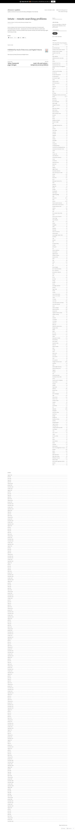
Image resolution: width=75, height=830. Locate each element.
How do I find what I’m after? (50, 9)
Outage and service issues (57, 361)
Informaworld (54, 251)
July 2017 (9, 640)
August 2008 (10, 787)
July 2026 (9, 476)
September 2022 (11, 544)
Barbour (53, 88)
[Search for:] (57, 18)
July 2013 (9, 711)
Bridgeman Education (56, 105)
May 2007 (9, 812)
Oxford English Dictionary (56, 366)
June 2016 (9, 660)
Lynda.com (54, 322)
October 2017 (10, 635)
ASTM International (55, 83)
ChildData (54, 135)
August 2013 (10, 709)
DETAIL (53, 165)
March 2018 (10, 627)
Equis (53, 196)
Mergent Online (55, 327)
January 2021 (10, 573)
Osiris (53, 358)
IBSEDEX (54, 240)
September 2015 (11, 672)
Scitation (54, 402)
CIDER (53, 137)
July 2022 (9, 547)
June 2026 (9, 478)
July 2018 (9, 620)
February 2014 (10, 701)
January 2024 (10, 518)
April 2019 (9, 605)
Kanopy (53, 280)
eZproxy (53, 208)
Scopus (53, 403)
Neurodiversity (55, 339)
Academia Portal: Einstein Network (58, 49)
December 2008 (10, 780)
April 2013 (9, 716)
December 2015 (10, 669)
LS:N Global (54, 321)
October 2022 (10, 542)
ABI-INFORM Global (56, 47)
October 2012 (10, 726)
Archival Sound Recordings (57, 71)
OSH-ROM (54, 354)
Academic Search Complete (57, 51)
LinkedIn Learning (55, 314)
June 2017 (9, 642)
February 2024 (10, 517)
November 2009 (10, 762)
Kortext (53, 290)
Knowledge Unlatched (56, 285)
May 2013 (9, 714)
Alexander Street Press (56, 63)
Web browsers (55, 446)
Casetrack (54, 132)
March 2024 (10, 515)
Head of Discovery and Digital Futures (24, 22)
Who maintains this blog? (62, 11)
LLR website (54, 319)
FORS (53, 214)
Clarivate (54, 138)
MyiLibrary (54, 334)
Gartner (53, 223)
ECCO (53, 179)
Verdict (53, 442)
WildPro (53, 452)
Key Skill (53, 282)
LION (53, 316)
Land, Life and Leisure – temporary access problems (39, 63)
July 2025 (9, 491)
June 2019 (9, 601)
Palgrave (54, 370)
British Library (54, 110)
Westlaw (53, 449)
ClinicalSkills (54, 140)
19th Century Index (55, 44)
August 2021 (10, 562)
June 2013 (9, 713)
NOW (53, 348)
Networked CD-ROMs (56, 338)
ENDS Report (54, 192)
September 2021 (11, 561)
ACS (53, 54)
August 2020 (10, 581)
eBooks (53, 174)
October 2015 (10, 670)
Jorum (53, 273)
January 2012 (10, 736)
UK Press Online (55, 436)
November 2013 (10, 706)
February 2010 (10, 757)
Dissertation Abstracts (56, 170)
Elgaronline (54, 186)
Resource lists (54, 390)
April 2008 (9, 794)
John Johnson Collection (56, 272)
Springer (53, 415)
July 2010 (9, 750)
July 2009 (9, 768)
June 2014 (9, 696)
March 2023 (10, 534)
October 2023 (10, 522)
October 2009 (10, 763)
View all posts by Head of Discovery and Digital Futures (18, 54)
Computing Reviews (55, 145)
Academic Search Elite (56, 53)
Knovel (53, 284)
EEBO (53, 182)
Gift (53, 1)
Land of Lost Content (56, 295)
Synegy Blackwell (55, 422)
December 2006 (10, 821)
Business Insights (55, 121)
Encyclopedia (54, 191)
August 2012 (10, 730)
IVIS (53, 263)
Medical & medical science (57, 326)
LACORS (53, 292)
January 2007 (10, 819)
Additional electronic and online (58, 58)
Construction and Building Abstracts (58, 147)
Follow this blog (55, 22)
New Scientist (54, 341)
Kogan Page (54, 289)
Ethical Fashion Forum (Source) (58, 204)
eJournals (54, 184)
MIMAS (53, 329)
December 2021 (10, 556)
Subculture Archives (55, 419)
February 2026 (10, 483)
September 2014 (11, 692)
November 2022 (10, 540)
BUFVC (53, 118)
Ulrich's (53, 439)
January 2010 (10, 758)
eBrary (53, 175)
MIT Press (54, 333)
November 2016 (10, 652)
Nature (53, 336)
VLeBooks (54, 444)
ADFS (53, 59)
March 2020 (10, 589)
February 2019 (10, 608)
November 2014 (10, 689)
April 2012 (9, 733)
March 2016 (10, 664)
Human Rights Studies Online (57, 235)
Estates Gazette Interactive (57, 203)
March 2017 (10, 645)
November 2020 (10, 576)
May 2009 (9, 772)
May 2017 (9, 643)
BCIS (53, 89)
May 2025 (9, 495)
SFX (53, 407)
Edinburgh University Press (57, 181)
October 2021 (10, 559)
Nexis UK (54, 344)
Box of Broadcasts (55, 101)
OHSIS (53, 351)
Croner (53, 159)
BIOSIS (53, 96)
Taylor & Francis (55, 424)
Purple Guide (54, 387)
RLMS (53, 392)
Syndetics (54, 420)
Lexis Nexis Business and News (58, 302)
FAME (53, 209)
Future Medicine (55, 219)
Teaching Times (55, 425)
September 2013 (11, 708)
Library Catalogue (55, 307)
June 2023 (9, 529)
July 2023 (9, 527)
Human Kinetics (55, 233)
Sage (53, 395)
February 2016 (10, 665)
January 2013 (10, 721)
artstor (53, 79)
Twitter (53, 434)
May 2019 (9, 603)
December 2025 (10, 486)
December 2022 (10, 539)
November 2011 (10, 738)
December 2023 (10, 520)
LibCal (53, 305)
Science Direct (54, 397)
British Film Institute (56, 108)
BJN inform (54, 98)
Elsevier (53, 187)
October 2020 (10, 578)
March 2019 (10, 606)
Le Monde (54, 299)
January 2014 (10, 703)
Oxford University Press (56, 368)
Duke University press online (57, 172)
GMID (53, 226)
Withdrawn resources (56, 457)
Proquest (54, 383)
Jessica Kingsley (55, 267)
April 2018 (9, 625)
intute (12, 44)
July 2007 (9, 809)
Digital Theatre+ (55, 169)
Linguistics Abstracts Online (57, 312)
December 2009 (10, 760)
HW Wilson (54, 236)
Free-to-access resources (56, 216)
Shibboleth (54, 408)
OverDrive (54, 363)
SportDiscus (54, 414)
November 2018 (10, 613)
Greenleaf (54, 228)
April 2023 (9, 532)
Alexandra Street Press (56, 64)
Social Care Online (55, 412)
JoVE (53, 275)
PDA (53, 373)
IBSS (53, 241)
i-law (53, 238)
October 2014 (10, 691)
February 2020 (10, 591)
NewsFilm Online (55, 343)
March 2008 (10, 795)
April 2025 (9, 497)
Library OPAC (54, 311)
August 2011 (10, 740)
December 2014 (10, 687)
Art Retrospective (55, 76)
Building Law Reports (56, 120)
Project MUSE (54, 381)
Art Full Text (54, 72)
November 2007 (10, 802)
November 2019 (10, 596)
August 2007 (10, 807)
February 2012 (10, 735)
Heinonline (54, 230)
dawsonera (54, 164)
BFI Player (54, 93)
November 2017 (10, 633)
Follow (55, 33)
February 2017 (10, 647)
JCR (53, 265)
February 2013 (10, 719)
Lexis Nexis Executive (56, 304)
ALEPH (53, 61)
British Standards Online (56, 113)
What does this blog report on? (61, 9)
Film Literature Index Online (57, 213)
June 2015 (9, 677)
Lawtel (53, 297)
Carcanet (54, 128)
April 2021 (9, 569)
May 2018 (9, 623)
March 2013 (10, 718)
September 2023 (11, 524)
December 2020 (10, 574)
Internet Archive (55, 257)
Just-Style (54, 278)
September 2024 (11, 508)
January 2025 (10, 502)
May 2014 (9, 697)
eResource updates (14, 10)
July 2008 (9, 789)
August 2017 (10, 638)
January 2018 (10, 630)
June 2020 (9, 584)
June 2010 (9, 751)
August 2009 (10, 767)
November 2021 (10, 557)
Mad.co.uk (54, 324)
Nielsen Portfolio (55, 346)
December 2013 (10, 704)
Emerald (53, 189)
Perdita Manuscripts (56, 375)
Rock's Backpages (55, 393)
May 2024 (9, 512)
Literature (54, 317)
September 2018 (11, 616)
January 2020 (10, 593)
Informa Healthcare (55, 250)
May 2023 (9, 530)
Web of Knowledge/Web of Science (58, 447)
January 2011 (10, 745)
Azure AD (54, 86)
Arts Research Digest (56, 78)
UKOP (53, 437)
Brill (53, 106)
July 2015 (9, 676)
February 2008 (10, 797)
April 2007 (9, 814)
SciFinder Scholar (55, 400)
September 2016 (11, 655)
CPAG (53, 152)
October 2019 (10, 598)
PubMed (53, 385)
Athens (53, 84)
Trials (53, 430)
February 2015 (10, 684)
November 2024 (10, 505)
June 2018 (9, 621)
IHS (53, 248)
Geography (54, 224)
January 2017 (10, 648)
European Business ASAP (56, 206)
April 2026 (9, 481)
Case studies (54, 130)
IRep (53, 260)
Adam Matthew (55, 56)
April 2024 (9, 513)
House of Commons (56, 231)
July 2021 (9, 564)
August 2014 (10, 694)
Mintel (53, 331)
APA (53, 69)
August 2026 (10, 475)
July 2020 (9, 583)
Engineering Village (55, 194)
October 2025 (10, 488)
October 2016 (10, 654)
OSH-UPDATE (54, 356)
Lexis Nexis (54, 300)
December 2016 (10, 650)
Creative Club (54, 154)
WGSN (53, 451)
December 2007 (10, 800)
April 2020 (9, 588)
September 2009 (11, 765)
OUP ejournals (55, 360)
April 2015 (9, 681)
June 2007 (9, 811)
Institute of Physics (55, 255)
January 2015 (10, 686)
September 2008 (11, 785)
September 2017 (11, 637)
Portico (53, 378)
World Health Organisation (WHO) (58, 461)
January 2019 (10, 610)
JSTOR (53, 277)
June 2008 (9, 790)
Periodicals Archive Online (57, 376)
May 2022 (9, 551)
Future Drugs (54, 218)
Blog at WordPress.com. (63, 825)
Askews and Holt (55, 81)
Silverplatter (54, 410)
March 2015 (10, 682)
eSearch (53, 201)
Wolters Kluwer (55, 459)
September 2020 (11, 579)
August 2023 (10, 525)
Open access (54, 353)
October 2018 (10, 615)
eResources (54, 197)
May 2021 (9, 567)
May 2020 (9, 586)
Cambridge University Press (57, 125)
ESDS (53, 199)
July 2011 (9, 741)
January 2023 (10, 537)
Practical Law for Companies (57, 380)
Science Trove (54, 398)
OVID (53, 365)
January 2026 (10, 485)
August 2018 (10, 618)
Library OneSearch (55, 309)
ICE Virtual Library (55, 243)
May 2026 (9, 480)
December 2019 (10, 594)
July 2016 (9, 659)
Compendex (54, 143)
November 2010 (10, 746)
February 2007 (10, 817)
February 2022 (10, 554)
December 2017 (10, 632)
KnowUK (54, 287)
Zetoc (53, 464)
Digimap (53, 167)
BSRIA (53, 116)
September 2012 (11, 728)
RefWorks (54, 388)
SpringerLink (54, 417)
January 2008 (10, 799)
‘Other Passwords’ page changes (13, 63)
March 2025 (10, 498)
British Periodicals (55, 111)
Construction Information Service (58, 148)
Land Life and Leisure (56, 294)
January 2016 (10, 667)
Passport (54, 371)
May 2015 (9, 679)
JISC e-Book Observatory (56, 268)
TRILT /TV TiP (54, 432)
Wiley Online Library (55, 456)
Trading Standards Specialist (57, 427)
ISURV (53, 262)
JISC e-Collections (55, 270)
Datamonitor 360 (55, 162)
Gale (53, 221)
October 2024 (10, 507)
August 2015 (10, 674)
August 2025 (10, 490)
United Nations (55, 441)
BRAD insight (54, 103)
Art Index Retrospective (56, 74)
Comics (53, 142)
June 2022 (9, 549)
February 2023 (10, 535)
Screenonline (54, 405)
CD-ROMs (54, 133)
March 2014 (10, 699)
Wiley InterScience (55, 454)
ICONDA (53, 245)
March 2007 (10, 816)
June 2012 (9, 731)
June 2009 (9, 770)
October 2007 (10, 804)
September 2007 (11, 806)
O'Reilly (53, 349)
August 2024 (10, 510)
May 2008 (9, 792)
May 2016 (9, 662)
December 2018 (10, 611)
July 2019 (9, 600)
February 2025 (10, 500)
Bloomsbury (54, 100)
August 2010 (10, 748)
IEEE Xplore (54, 246)
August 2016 (10, 657)
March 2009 (10, 775)
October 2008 (10, 784)
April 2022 (9, 552)
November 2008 (10, 782)
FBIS (53, 211)
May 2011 (9, 743)
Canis (53, 127)
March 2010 (10, 755)
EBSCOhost (54, 177)
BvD (53, 123)
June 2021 (9, 566)
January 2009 (10, 778)
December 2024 (10, 503)
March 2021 (10, 571)
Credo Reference (55, 155)
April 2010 (9, 753)
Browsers (54, 115)
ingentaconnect (55, 253)
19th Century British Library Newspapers (59, 42)
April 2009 (9, 773)
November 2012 (10, 724)
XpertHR (53, 463)
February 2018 (10, 628)
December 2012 (10, 723)
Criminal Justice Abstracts (56, 157)
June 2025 (9, 493)
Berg (53, 91)
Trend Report (54, 429)
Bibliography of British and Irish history (59, 94)
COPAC (53, 150)
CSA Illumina (54, 160)
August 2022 (10, 545)
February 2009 (10, 777)
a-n (53, 46)
